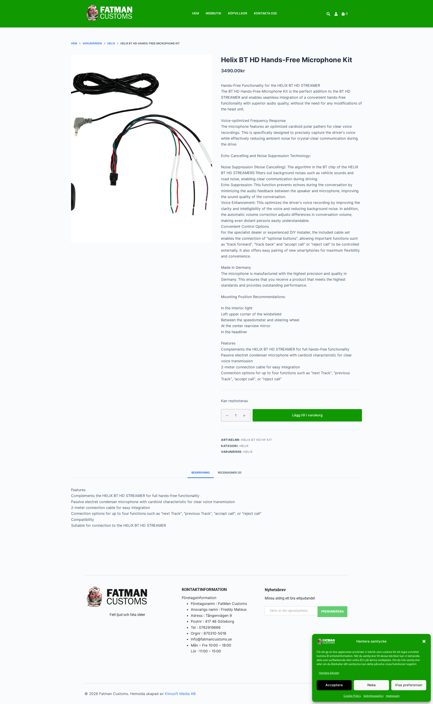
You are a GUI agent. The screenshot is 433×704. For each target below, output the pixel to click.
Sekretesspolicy (373, 695)
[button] (424, 641)
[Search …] (328, 14)
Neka (371, 685)
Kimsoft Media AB (180, 693)
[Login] (336, 14)
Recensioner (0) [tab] (230, 472)
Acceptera (334, 685)
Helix (244, 446)
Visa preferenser (408, 685)
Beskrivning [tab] (200, 472)
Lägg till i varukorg (307, 415)
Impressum (392, 695)
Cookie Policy (352, 695)
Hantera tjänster (329, 672)
